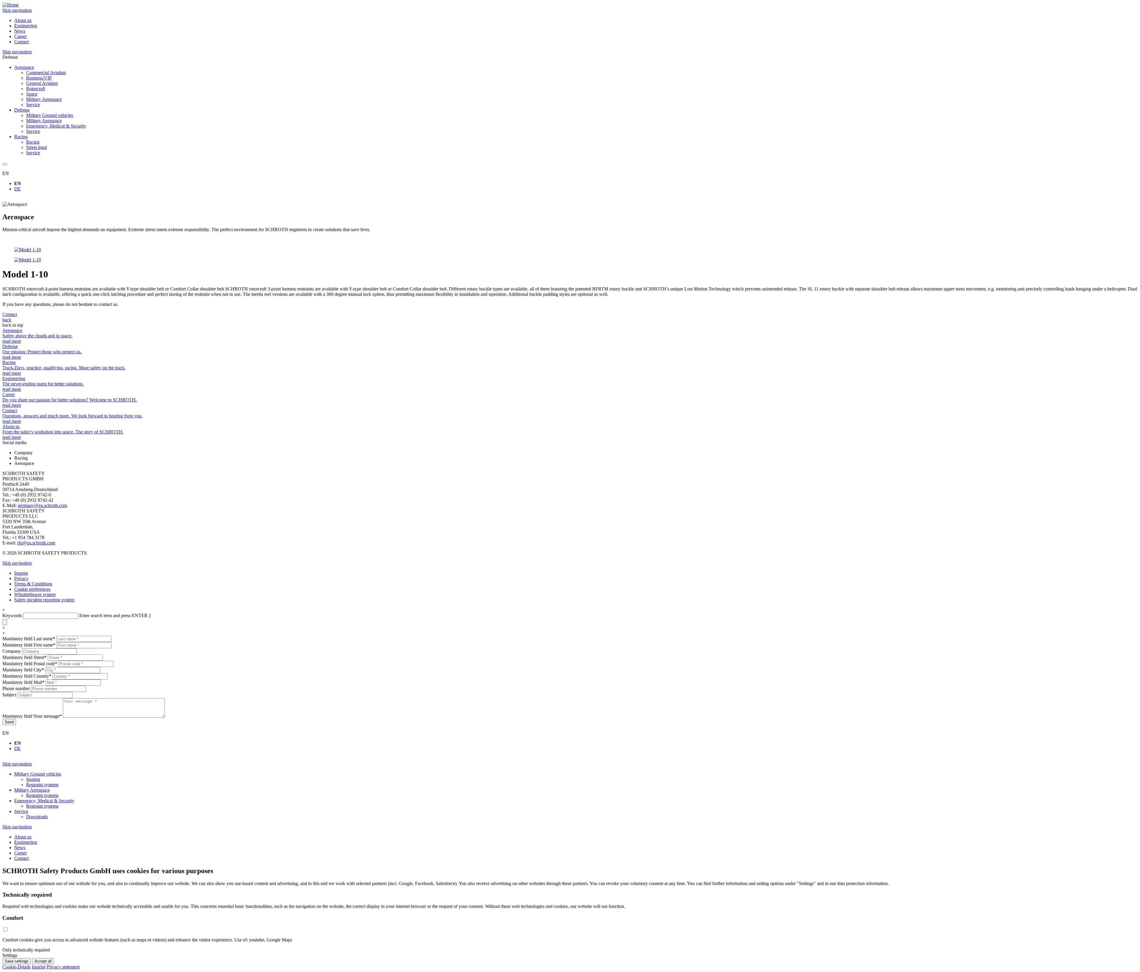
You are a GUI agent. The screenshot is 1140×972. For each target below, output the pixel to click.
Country (26, 676)
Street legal (36, 147)
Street (24, 657)
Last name (28, 638)
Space (31, 93)
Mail (23, 682)
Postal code (29, 663)
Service (33, 104)
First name (29, 644)
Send (9, 722)
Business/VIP (39, 77)
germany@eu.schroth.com (42, 505)
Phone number (16, 688)
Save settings (16, 961)
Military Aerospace (44, 99)
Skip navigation (17, 10)
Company (12, 651)
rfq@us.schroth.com (36, 542)
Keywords (12, 615)
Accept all (43, 961)
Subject (10, 694)
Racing (32, 141)
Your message (32, 716)
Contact (9, 314)
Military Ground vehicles (49, 115)
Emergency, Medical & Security (56, 125)
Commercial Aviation (46, 72)
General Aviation (42, 83)
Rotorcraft (35, 88)
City (23, 669)
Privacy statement (63, 966)
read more (11, 341)
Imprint (38, 966)
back (6, 319)
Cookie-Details (16, 966)
